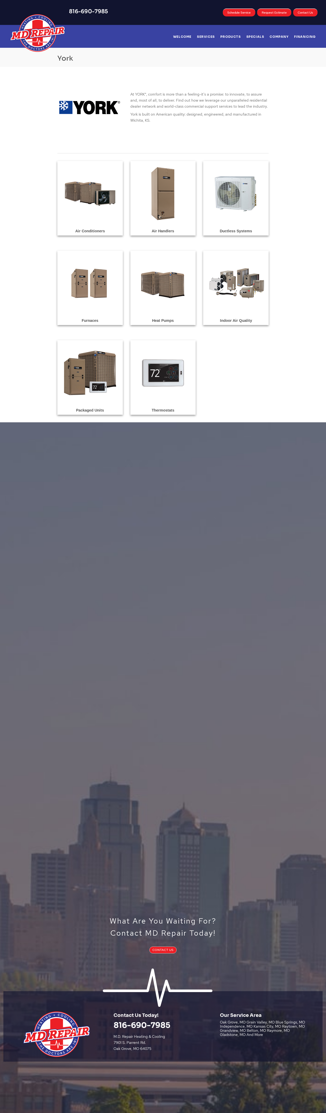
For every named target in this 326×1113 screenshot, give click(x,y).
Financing (305, 37)
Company (279, 37)
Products (230, 37)
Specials (255, 37)
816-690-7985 (88, 11)
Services (206, 37)
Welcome (182, 37)
